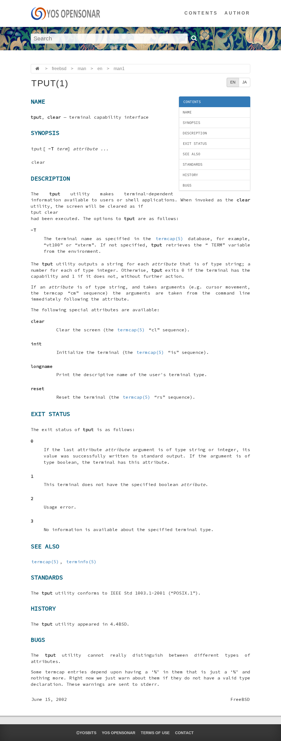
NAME (187, 112)
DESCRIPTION (195, 133)
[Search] (194, 38)
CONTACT (184, 733)
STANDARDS (193, 164)
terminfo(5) (81, 561)
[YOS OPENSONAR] (65, 13)
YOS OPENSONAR (118, 733)
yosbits (88, 733)
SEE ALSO (191, 154)
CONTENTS (201, 13)
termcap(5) (169, 238)
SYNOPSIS (191, 122)
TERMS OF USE (155, 733)
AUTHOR (237, 13)
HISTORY (190, 175)
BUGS (187, 185)
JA (244, 82)
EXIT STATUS (195, 143)
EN (232, 82)
